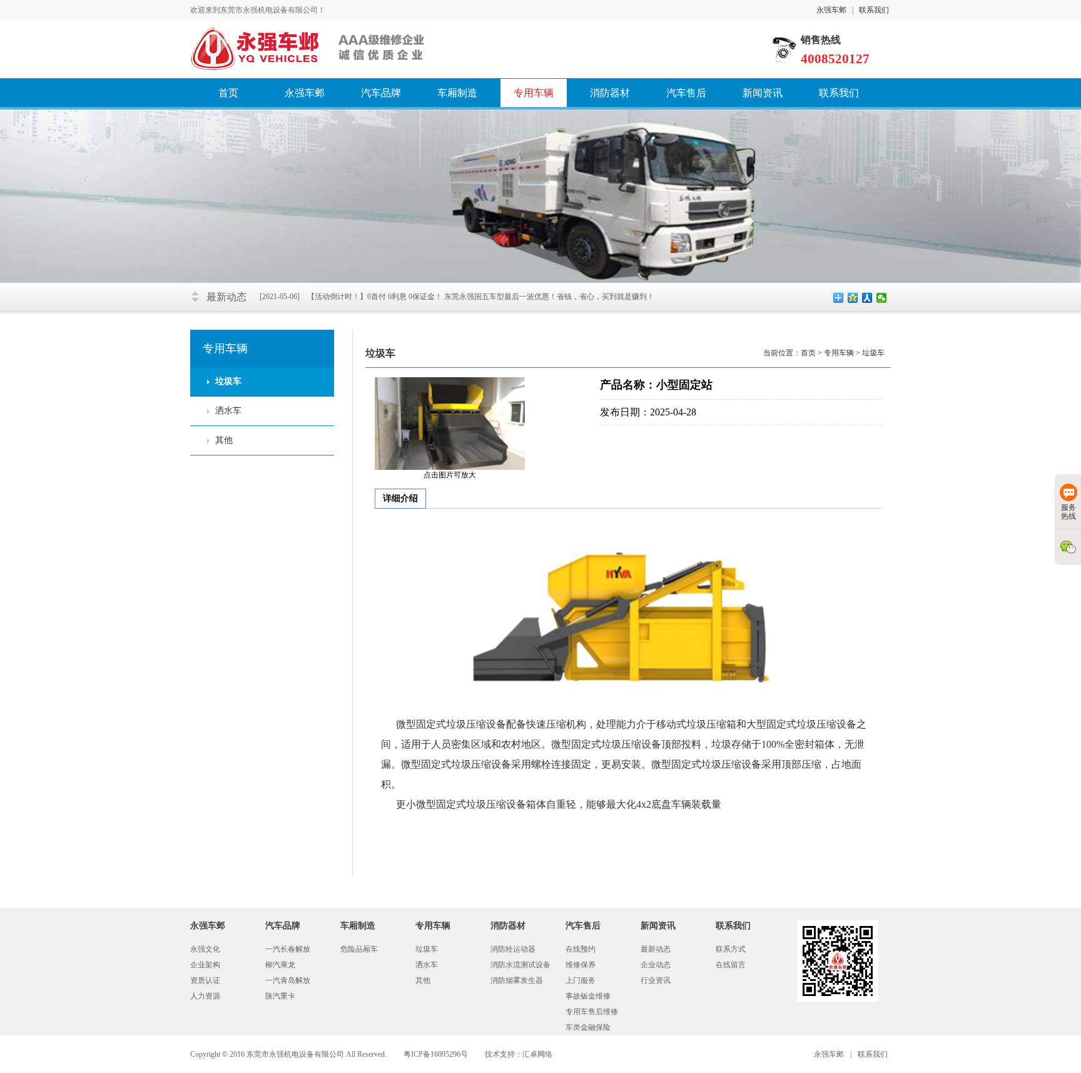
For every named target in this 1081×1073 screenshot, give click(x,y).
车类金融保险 (588, 1027)
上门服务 (581, 980)
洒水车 (228, 410)
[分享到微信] (881, 298)
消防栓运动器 (512, 949)
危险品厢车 (359, 949)
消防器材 (610, 93)
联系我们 (874, 10)
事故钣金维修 (588, 996)
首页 (228, 93)
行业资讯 (656, 980)
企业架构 (205, 964)
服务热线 (1068, 512)
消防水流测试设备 (520, 964)
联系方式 (731, 949)
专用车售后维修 (592, 1011)
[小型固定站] (450, 423)
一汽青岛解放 (287, 980)
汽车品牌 (381, 93)
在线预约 (581, 949)
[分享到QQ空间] (853, 298)
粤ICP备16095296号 (435, 1054)
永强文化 (205, 949)
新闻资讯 (763, 93)
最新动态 (656, 949)
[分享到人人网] (867, 298)
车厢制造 (457, 93)
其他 (224, 440)
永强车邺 (831, 10)
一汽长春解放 (287, 949)
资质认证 (205, 980)
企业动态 (656, 964)
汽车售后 (686, 93)
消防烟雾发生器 (516, 980)
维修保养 (581, 964)
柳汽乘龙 (280, 964)
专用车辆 (534, 93)
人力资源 (205, 996)
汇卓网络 (537, 1054)
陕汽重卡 (280, 996)
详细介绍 (400, 498)
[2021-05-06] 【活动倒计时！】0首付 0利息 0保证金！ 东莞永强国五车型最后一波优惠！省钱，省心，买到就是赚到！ (457, 296)
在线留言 (731, 964)
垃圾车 (228, 381)
